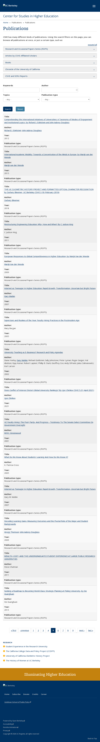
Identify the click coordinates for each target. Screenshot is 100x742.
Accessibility (8, 724)
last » (91, 631)
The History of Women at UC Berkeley (23, 660)
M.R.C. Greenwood (12, 433)
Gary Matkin (9, 296)
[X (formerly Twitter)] (5, 690)
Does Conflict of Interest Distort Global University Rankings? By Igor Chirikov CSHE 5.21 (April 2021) (49, 390)
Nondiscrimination (10, 727)
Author (45, 85)
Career (44, 694)
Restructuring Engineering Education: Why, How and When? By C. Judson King (38, 224)
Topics (6, 95)
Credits (35, 694)
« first (14, 631)
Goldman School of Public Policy (17, 702)
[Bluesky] (26, 690)
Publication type (50, 95)
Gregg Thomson (11, 532)
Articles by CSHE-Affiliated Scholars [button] (21, 55)
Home (5, 22)
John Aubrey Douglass (32, 130)
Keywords (8, 85)
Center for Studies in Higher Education (30, 16)
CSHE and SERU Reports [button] (16, 76)
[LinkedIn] (11, 690)
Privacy (6, 730)
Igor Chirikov (9, 398)
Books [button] (8, 62)
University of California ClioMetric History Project (28, 655)
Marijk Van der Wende (14, 264)
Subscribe (16, 694)
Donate (26, 694)
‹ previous (25, 631)
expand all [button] (92, 44)
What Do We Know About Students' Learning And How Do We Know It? (36, 457)
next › (82, 631)
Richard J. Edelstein (12, 130)
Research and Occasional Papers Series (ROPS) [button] (26, 49)
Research (7, 642)
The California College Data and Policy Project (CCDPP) (30, 651)
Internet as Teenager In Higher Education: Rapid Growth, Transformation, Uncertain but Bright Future (50, 288)
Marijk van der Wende (14, 165)
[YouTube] (16, 690)
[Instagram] (21, 690)
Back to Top (92, 738)
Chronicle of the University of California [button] (22, 69)
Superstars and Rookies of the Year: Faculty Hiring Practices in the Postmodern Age (41, 320)
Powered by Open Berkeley (14, 721)
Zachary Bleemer (12, 200)
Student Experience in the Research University (26, 646)
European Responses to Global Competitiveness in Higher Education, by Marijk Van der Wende (46, 256)
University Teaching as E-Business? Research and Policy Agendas (33, 352)
